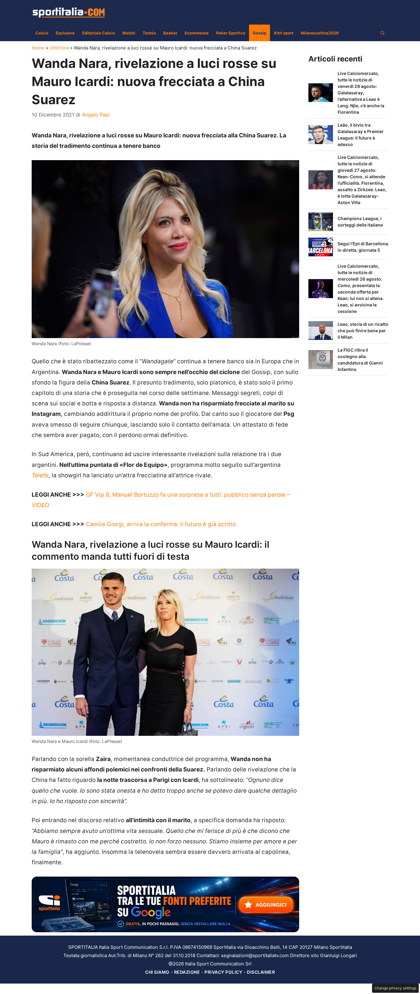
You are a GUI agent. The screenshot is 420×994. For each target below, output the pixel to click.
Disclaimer (261, 972)
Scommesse (196, 32)
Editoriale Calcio (98, 32)
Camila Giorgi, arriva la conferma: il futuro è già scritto (161, 524)
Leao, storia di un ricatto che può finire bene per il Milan (363, 330)
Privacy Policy (223, 972)
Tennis (149, 32)
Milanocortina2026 (320, 32)
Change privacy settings (395, 988)
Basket (170, 32)
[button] (382, 33)
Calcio (41, 32)
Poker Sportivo (230, 32)
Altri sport (283, 32)
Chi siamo (157, 972)
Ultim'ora (59, 48)
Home (38, 48)
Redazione (187, 972)
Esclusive (65, 32)
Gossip (259, 32)
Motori (128, 32)
